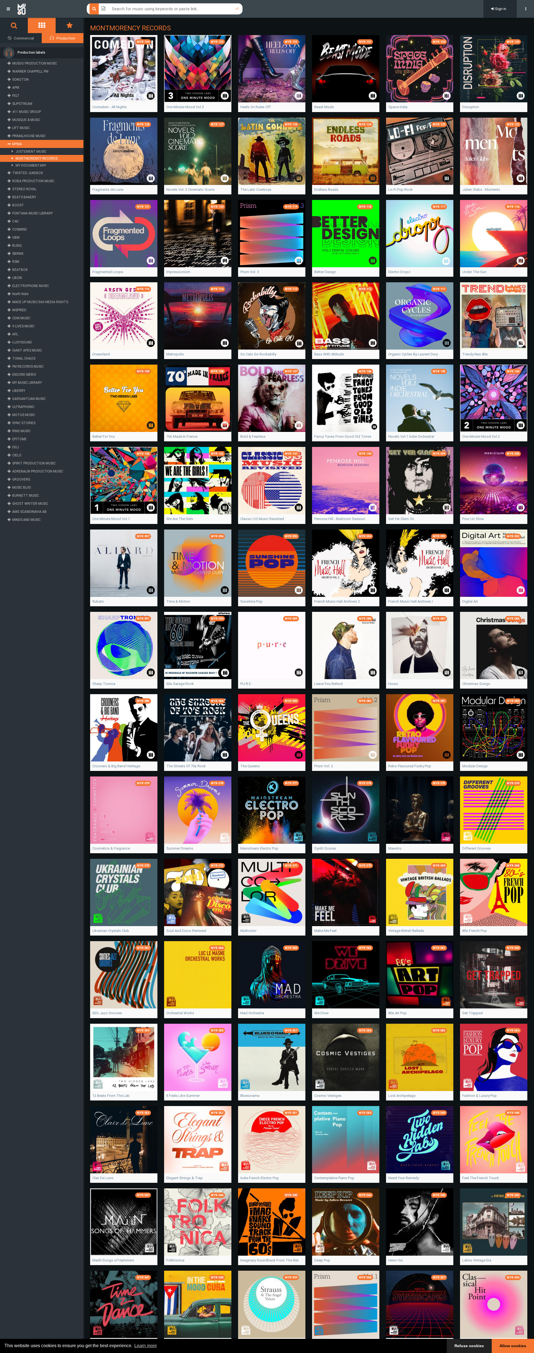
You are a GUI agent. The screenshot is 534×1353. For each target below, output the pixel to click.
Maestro (395, 848)
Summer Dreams (179, 848)
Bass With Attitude (329, 354)
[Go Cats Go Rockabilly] (271, 316)
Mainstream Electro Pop (259, 848)
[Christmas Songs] (493, 645)
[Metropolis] (197, 316)
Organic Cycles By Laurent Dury (413, 354)
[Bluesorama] (271, 1057)
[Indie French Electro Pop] (271, 1139)
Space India (397, 107)
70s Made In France (181, 436)
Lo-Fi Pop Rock (400, 189)
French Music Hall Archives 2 (337, 601)
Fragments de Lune (107, 189)
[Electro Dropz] (419, 233)
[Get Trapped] (493, 974)
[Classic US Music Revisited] (271, 480)
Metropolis (175, 354)
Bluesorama (249, 1096)
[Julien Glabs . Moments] (493, 151)
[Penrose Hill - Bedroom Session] (345, 480)
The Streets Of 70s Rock (186, 766)
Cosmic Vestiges (328, 1096)
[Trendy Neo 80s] (493, 316)
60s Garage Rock (180, 684)
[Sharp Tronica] (123, 645)
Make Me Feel (325, 931)
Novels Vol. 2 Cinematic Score (190, 189)
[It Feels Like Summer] (197, 1057)
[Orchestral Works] (197, 974)
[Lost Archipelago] (419, 1057)
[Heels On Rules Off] (271, 68)
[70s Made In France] (197, 398)
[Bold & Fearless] (271, 398)
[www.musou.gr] (22, 9)
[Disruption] (493, 68)
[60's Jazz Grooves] (123, 974)
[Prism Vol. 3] (271, 233)
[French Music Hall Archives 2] (345, 563)
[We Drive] (345, 974)
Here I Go (395, 1260)
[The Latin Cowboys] (271, 151)
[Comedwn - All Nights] (123, 68)
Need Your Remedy (403, 1178)
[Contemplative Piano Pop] (345, 1139)
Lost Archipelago (402, 1096)
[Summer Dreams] (197, 810)
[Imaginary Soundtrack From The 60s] (271, 1222)
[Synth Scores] (345, 810)
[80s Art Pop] (419, 974)
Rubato (98, 601)
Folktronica (175, 1260)
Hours (393, 684)
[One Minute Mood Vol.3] (197, 68)
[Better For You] (123, 398)
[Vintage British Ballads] (419, 892)
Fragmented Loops (107, 272)
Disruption (470, 107)
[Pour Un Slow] (493, 480)
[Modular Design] (493, 727)
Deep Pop (322, 1260)
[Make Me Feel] (345, 892)
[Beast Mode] (345, 68)
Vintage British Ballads (406, 931)
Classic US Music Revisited (262, 519)
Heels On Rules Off (255, 107)
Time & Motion (178, 601)
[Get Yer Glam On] (419, 480)
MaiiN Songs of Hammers (113, 1260)
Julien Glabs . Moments (481, 189)
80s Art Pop (397, 1013)
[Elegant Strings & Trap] (197, 1139)
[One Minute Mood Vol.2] (493, 398)
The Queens (250, 766)
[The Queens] (271, 727)
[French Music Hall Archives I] (419, 563)
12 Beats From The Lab (111, 1096)
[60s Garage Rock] (197, 645)
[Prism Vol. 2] (345, 727)
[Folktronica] (197, 1222)
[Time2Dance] (123, 1304)
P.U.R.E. (246, 684)
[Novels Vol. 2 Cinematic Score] (197, 151)
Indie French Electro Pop (259, 1178)
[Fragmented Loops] (123, 233)
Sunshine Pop (251, 601)
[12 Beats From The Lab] (123, 1057)
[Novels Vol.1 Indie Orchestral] (419, 398)
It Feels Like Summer (183, 1096)
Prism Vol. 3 (249, 272)
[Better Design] (345, 233)
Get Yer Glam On (401, 519)
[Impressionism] (197, 233)
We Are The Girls (179, 519)
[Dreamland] (123, 316)
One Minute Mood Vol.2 (481, 436)
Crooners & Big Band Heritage (116, 766)
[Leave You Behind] (345, 645)
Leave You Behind (328, 684)
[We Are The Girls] (197, 480)
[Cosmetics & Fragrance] (123, 810)
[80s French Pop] (493, 892)
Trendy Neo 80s (475, 354)
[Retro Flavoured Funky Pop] (419, 727)
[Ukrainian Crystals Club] (123, 892)
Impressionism (178, 272)
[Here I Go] (419, 1222)
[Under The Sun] (493, 233)
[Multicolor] (271, 892)
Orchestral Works (180, 1013)
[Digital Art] (493, 563)
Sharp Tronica (103, 684)
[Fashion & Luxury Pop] (493, 1057)
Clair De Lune (102, 1178)
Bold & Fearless (253, 436)
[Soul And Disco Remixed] (197, 892)
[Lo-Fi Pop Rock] (419, 151)
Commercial (24, 38)
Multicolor (248, 931)
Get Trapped (472, 1013)
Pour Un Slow (473, 519)
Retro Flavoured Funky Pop (409, 766)
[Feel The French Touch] (493, 1139)
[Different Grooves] (493, 810)
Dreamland (101, 354)
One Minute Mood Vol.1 (111, 519)
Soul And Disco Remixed (186, 931)
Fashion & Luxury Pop (479, 1096)
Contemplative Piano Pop (334, 1178)
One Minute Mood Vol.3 (185, 107)
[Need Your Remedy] (419, 1139)
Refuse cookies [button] (469, 1346)
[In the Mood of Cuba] (197, 1304)
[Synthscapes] (419, 1304)
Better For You (103, 436)
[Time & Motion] (197, 563)
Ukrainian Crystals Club (110, 931)
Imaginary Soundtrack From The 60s (269, 1260)
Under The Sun (474, 272)
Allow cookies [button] (513, 1346)
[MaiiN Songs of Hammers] (123, 1222)
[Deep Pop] (345, 1222)
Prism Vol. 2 (323, 766)
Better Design (325, 272)
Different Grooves (476, 848)
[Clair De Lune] (123, 1139)
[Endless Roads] (345, 151)
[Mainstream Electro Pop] (271, 810)
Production (65, 38)
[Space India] (419, 68)
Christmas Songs (476, 684)
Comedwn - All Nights (109, 107)
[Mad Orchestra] (271, 974)
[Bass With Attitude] (345, 316)
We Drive (321, 1013)
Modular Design (475, 766)
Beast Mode (324, 107)
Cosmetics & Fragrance (111, 848)
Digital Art (470, 601)
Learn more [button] (145, 1345)
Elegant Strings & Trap (184, 1178)
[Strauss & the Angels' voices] (271, 1304)
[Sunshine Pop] (271, 563)
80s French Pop (474, 931)
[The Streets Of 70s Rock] (197, 727)
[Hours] (419, 645)
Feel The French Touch (480, 1178)
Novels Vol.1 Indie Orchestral (411, 436)
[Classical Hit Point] (493, 1304)
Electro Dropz (399, 272)
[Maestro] (419, 810)
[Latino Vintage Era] (493, 1222)
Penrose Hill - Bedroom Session (339, 519)
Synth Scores (325, 848)
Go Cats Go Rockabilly (258, 354)
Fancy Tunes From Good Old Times (342, 436)
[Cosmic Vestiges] (345, 1057)
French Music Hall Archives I (410, 601)
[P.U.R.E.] (271, 645)
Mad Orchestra (252, 1013)
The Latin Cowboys (255, 189)
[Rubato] (123, 563)
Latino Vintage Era (476, 1260)
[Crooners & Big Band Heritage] (123, 727)
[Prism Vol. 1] (345, 1304)
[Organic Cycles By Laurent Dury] (419, 316)
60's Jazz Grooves (107, 1013)
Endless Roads (326, 189)
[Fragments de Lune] (123, 151)
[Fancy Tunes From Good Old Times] (345, 398)
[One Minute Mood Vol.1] (123, 480)
